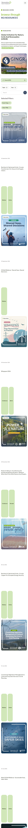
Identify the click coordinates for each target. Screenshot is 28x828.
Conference (4, 400)
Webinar (4, 200)
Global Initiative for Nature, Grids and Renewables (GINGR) (12, 37)
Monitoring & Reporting (7, 48)
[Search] (25, 92)
